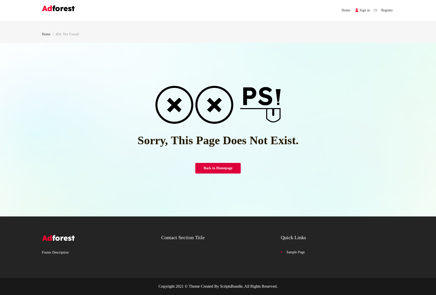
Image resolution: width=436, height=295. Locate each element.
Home (346, 10)
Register (387, 10)
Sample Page (295, 252)
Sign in (365, 10)
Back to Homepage (218, 168)
